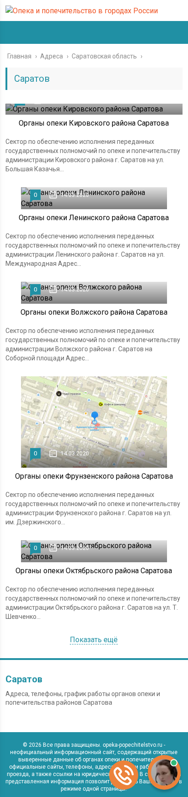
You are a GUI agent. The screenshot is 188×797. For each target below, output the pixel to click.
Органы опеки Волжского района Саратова (94, 312)
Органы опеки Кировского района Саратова (94, 123)
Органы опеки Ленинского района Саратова (94, 217)
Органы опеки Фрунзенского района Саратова (94, 476)
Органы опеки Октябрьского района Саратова (94, 570)
